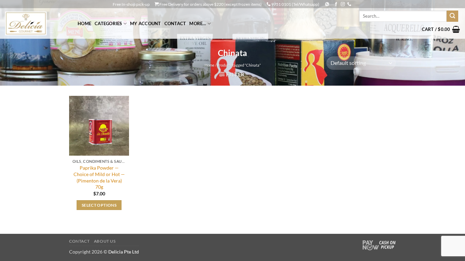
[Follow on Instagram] (343, 4)
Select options (99, 205)
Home (84, 23)
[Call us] (349, 4)
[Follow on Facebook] (336, 4)
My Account (145, 23)
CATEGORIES (108, 23)
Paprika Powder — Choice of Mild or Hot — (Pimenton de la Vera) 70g (99, 177)
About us (105, 241)
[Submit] (452, 16)
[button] (441, 29)
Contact (175, 23)
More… (197, 23)
